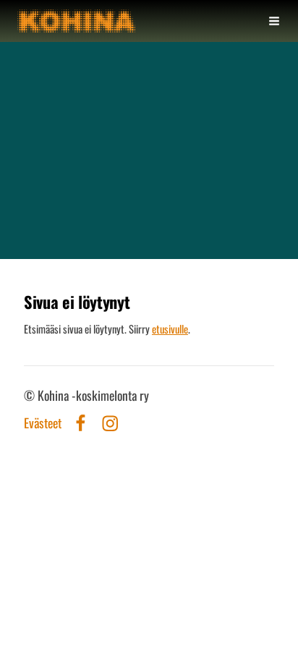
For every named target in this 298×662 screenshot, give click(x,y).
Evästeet (42, 423)
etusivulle (170, 328)
